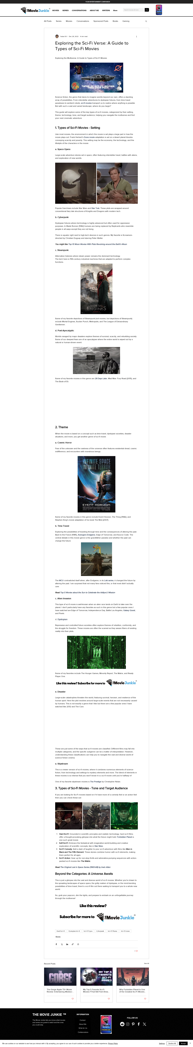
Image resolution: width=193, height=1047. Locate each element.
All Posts (47, 21)
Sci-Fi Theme (112, 931)
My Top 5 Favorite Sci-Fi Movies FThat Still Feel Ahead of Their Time (96, 990)
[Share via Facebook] (56, 944)
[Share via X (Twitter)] (62, 944)
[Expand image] (75, 183)
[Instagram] (128, 1024)
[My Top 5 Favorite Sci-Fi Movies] (96, 977)
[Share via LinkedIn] (67, 944)
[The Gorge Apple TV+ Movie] (60, 977)
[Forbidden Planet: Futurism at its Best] (133, 977)
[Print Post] (78, 944)
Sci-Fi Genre (125, 931)
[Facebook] (138, 1024)
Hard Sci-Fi (61, 931)
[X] (144, 1024)
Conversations (83, 21)
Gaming (126, 21)
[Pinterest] (133, 1024)
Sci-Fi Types (88, 931)
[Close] (190, 1043)
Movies (69, 21)
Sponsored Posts (100, 21)
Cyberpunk (100, 931)
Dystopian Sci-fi (74, 931)
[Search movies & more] (147, 10)
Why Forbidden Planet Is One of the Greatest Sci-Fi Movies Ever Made (132, 990)
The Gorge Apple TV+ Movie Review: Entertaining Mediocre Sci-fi (60, 990)
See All (146, 963)
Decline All (172, 1043)
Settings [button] (162, 1043)
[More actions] (136, 36)
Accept (183, 1043)
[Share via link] (73, 944)
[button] (146, 21)
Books (115, 21)
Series (58, 21)
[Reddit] (122, 1024)
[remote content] (96, 402)
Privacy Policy (113, 1043)
